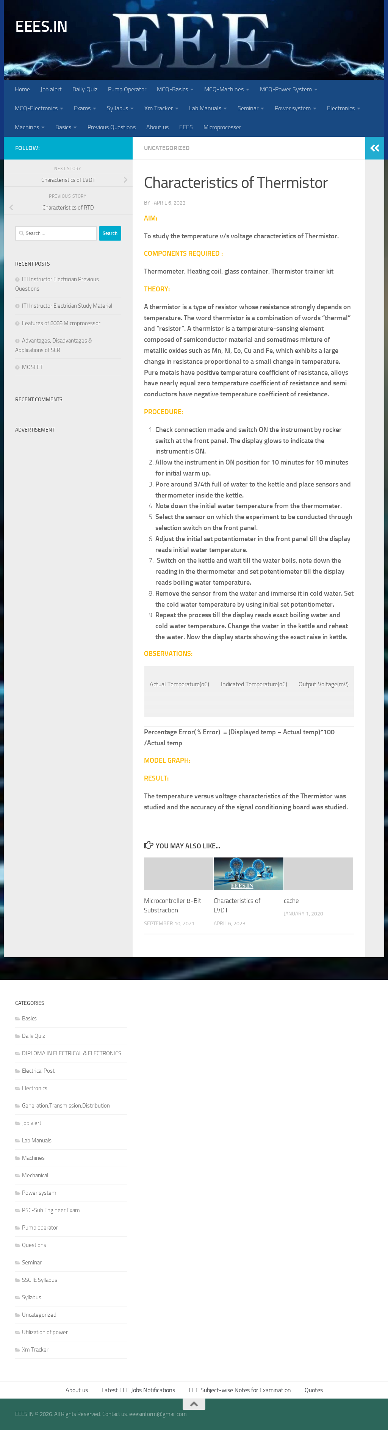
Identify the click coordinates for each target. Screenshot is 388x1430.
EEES (186, 127)
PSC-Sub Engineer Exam (51, 1210)
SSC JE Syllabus (39, 1280)
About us (157, 127)
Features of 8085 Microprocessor (61, 323)
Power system (293, 108)
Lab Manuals (205, 108)
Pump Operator (127, 89)
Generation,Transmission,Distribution (66, 1105)
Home (22, 89)
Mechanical (35, 1175)
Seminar (248, 108)
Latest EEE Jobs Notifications (138, 1390)
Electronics (341, 108)
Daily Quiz (84, 89)
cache (291, 900)
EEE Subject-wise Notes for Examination (240, 1390)
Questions (34, 1245)
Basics (63, 127)
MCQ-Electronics (36, 108)
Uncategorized (166, 148)
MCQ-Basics (172, 89)
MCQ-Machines (224, 89)
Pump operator (40, 1227)
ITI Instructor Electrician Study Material (67, 305)
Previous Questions (112, 127)
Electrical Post (38, 1070)
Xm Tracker (158, 108)
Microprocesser (222, 127)
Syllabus (117, 108)
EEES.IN (41, 26)
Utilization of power (45, 1332)
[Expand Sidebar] (374, 148)
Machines (27, 127)
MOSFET (32, 367)
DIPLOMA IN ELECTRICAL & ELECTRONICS (71, 1053)
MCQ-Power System (286, 89)
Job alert (51, 89)
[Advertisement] (68, 484)
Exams (82, 108)
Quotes (314, 1390)
